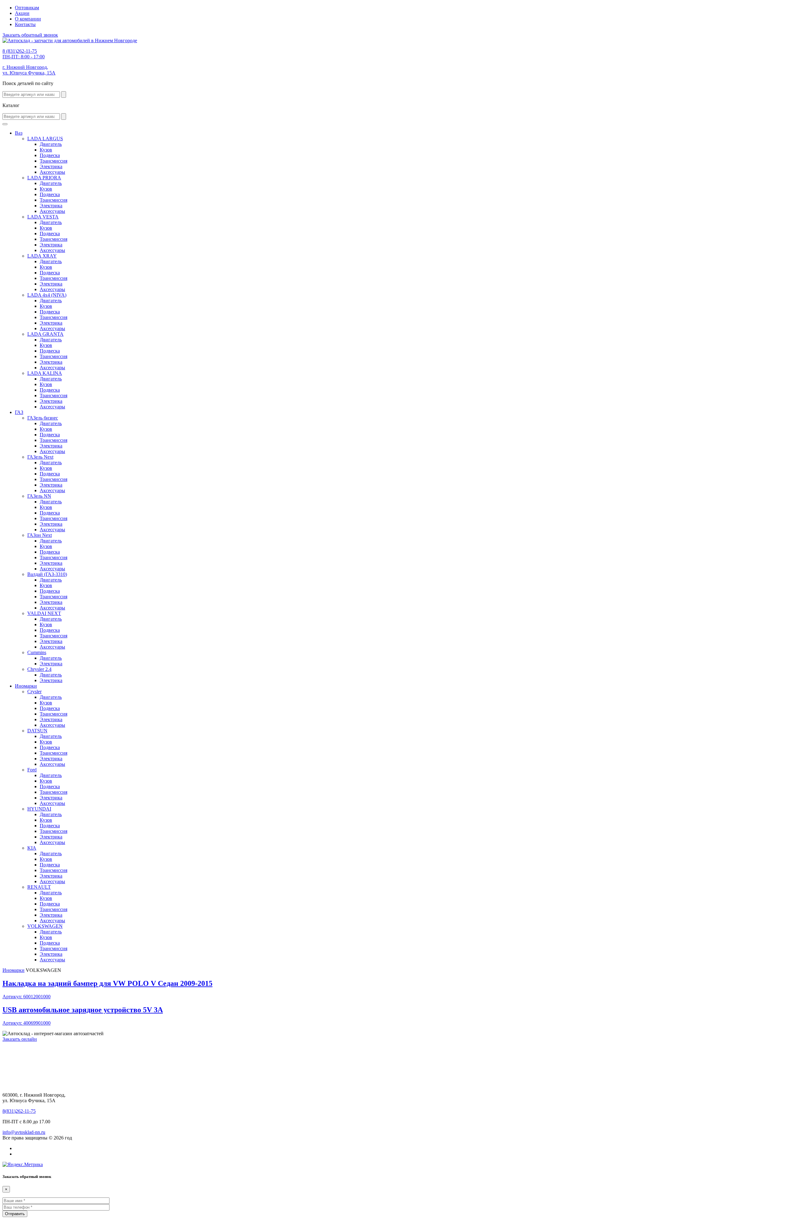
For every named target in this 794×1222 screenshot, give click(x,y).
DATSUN (37, 730)
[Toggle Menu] (4, 124)
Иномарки (26, 686)
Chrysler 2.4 (39, 669)
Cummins (36, 652)
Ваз (18, 133)
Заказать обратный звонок (30, 35)
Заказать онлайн (19, 1039)
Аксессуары (52, 172)
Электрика (51, 166)
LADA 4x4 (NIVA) (46, 295)
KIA (31, 848)
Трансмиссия (53, 161)
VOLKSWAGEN (45, 926)
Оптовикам (27, 7)
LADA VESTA (43, 216)
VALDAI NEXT (44, 613)
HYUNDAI (39, 808)
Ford (32, 769)
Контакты (25, 24)
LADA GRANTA (45, 334)
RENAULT (39, 887)
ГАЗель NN (39, 496)
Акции (22, 13)
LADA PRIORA (44, 177)
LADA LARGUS (45, 138)
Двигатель (51, 144)
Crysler (34, 691)
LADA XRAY (42, 255)
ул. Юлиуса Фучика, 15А (29, 70)
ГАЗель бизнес (42, 417)
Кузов (46, 149)
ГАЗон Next (39, 535)
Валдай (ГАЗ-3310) (47, 574)
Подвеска (50, 155)
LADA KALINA (44, 373)
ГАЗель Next (40, 457)
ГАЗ (19, 412)
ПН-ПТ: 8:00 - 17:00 (23, 53)
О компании (28, 18)
